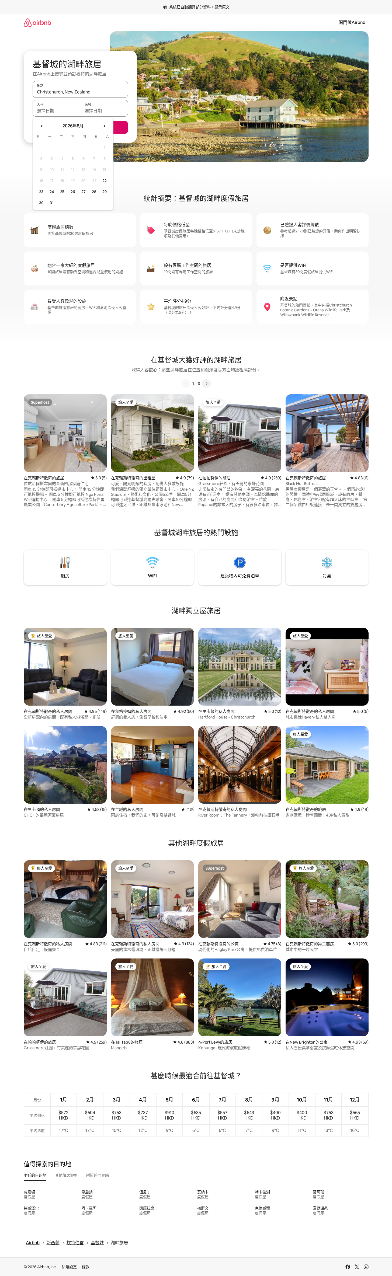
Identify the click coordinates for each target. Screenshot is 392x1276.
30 (41, 202)
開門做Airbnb (352, 22)
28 (94, 191)
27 (83, 191)
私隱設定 (69, 1266)
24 (52, 191)
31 (52, 202)
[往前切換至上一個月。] (42, 126)
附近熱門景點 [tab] (97, 1175)
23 (41, 191)
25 (62, 191)
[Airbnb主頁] (37, 22)
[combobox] (80, 92)
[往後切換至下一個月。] (104, 126)
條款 (85, 1266)
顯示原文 (222, 7)
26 (73, 191)
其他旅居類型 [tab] (66, 1175)
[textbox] (56, 110)
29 (104, 191)
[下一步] (206, 383)
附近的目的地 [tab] (35, 1175)
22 (104, 180)
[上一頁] (186, 383)
